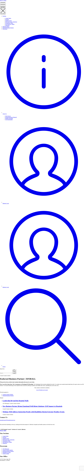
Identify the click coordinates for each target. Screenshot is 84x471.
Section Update (6, 453)
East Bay (7, 19)
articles (8, 450)
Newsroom (5, 29)
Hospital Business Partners (8, 27)
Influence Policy (6, 26)
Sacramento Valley (9, 23)
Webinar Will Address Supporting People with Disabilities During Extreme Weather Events (34, 412)
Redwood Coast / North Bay (11, 21)
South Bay (7, 25)
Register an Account (43, 390)
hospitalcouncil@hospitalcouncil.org (7, 420)
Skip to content (3, 0)
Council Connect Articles (8, 394)
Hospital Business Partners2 (11, 117)
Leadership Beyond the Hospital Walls (15, 401)
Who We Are (8, 116)
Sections (4, 16)
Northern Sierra (8, 20)
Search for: (2, 368)
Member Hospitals (9, 118)
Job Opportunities (9, 119)
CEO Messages (6, 448)
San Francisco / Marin (9, 24)
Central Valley (8, 18)
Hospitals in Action (7, 452)
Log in (37, 390)
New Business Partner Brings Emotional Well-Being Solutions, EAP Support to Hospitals (32, 406)
